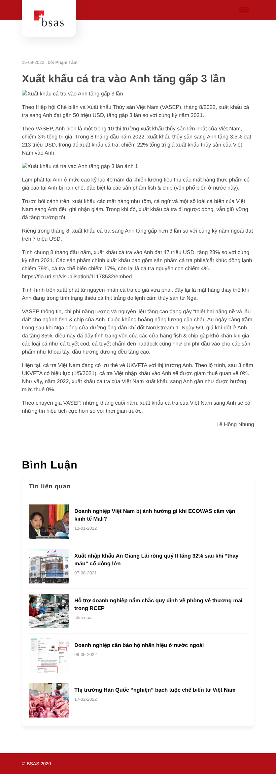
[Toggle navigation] (243, 10)
